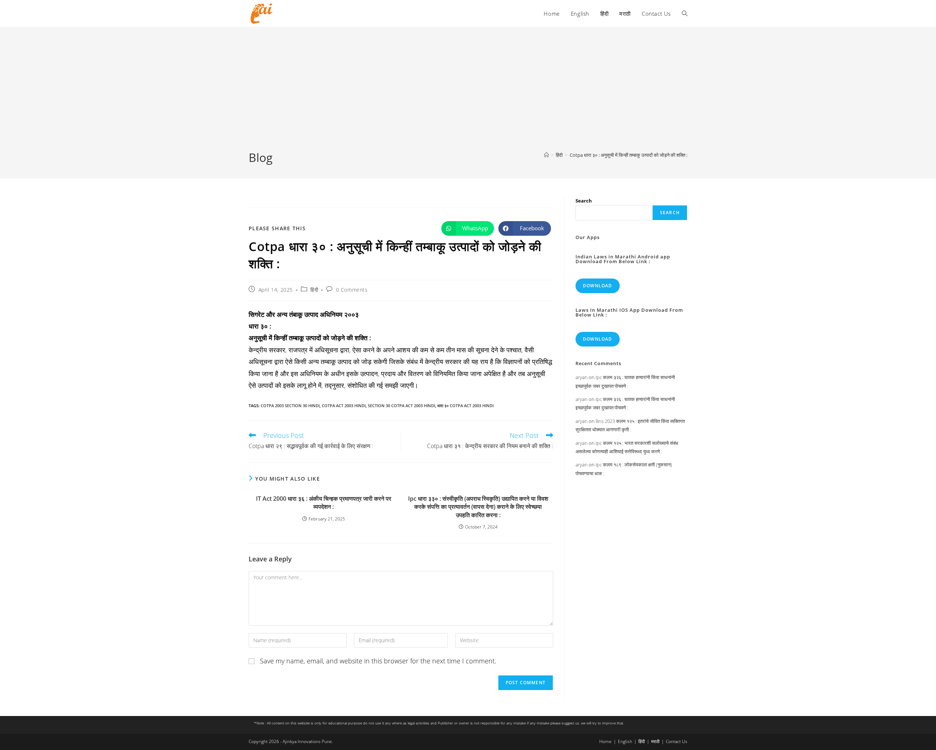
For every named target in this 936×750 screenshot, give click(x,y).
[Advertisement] (468, 94)
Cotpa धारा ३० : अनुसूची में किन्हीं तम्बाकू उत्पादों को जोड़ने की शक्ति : (628, 155)
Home (605, 741)
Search (583, 200)
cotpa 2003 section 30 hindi (290, 405)
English (625, 741)
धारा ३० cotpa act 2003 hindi (465, 405)
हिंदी (314, 289)
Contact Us (676, 741)
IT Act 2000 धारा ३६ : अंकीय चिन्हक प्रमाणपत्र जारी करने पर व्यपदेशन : (323, 503)
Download (597, 286)
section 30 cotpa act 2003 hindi (401, 405)
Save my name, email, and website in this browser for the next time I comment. (378, 660)
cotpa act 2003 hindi (344, 405)
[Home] (546, 155)
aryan (581, 377)
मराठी (655, 741)
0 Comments (352, 289)
